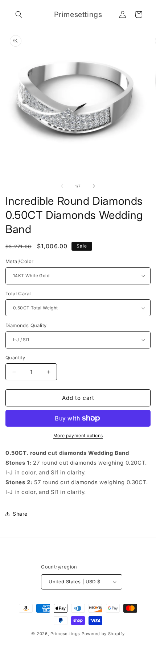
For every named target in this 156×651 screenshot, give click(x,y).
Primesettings (65, 633)
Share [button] (20, 514)
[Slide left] (62, 186)
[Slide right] (94, 186)
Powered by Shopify (103, 633)
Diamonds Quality (25, 325)
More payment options (78, 435)
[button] (19, 14)
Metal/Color (19, 261)
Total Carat (18, 293)
